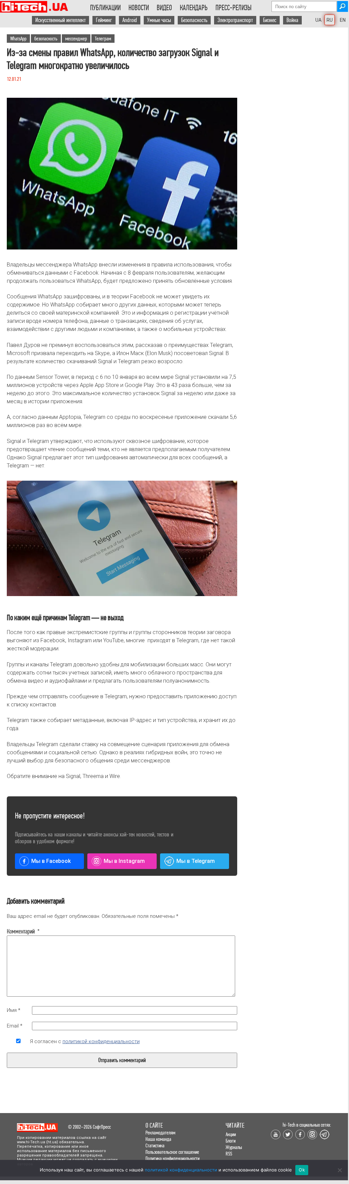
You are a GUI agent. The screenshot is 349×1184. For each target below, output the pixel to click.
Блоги (230, 1140)
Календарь (194, 7)
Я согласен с (85, 1041)
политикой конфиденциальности (101, 1041)
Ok (302, 1169)
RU (330, 20)
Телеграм (103, 38)
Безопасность (194, 20)
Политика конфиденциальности (172, 1158)
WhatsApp (18, 38)
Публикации (105, 7)
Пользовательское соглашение (172, 1152)
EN (343, 20)
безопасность (45, 38)
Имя (13, 1010)
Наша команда (158, 1139)
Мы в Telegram (195, 861)
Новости (138, 7)
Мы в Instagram (124, 861)
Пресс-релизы (233, 7)
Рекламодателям (160, 1132)
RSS (229, 1153)
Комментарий (18, 931)
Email (14, 1026)
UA (318, 20)
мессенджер (76, 38)
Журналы (234, 1147)
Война (292, 20)
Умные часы (159, 20)
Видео (164, 7)
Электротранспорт (235, 20)
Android (129, 20)
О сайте (154, 1125)
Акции (231, 1134)
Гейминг (104, 20)
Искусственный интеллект (60, 20)
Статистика (154, 1145)
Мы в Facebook (51, 861)
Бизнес (269, 20)
